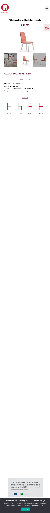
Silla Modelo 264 (10, 466)
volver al (19, 74)
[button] (47, 27)
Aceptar (26, 509)
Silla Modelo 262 (10, 463)
